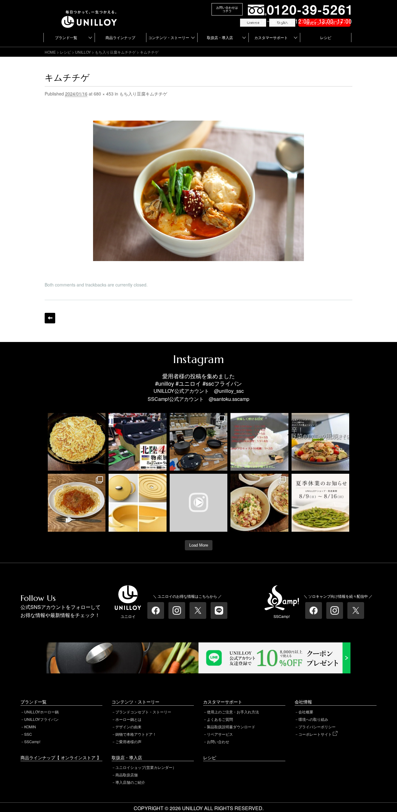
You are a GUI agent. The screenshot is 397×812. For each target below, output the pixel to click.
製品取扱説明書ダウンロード (231, 726)
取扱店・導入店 (220, 37)
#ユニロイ (188, 383)
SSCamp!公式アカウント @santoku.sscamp (198, 398)
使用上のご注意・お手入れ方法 (233, 711)
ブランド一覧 (66, 37)
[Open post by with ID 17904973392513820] (77, 442)
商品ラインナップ (120, 37)
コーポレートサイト (315, 734)
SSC (28, 734)
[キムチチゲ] (198, 124)
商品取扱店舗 (126, 774)
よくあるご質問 (220, 719)
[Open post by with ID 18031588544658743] (321, 442)
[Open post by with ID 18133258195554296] (199, 503)
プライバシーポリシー (317, 726)
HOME (50, 52)
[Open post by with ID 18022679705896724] (138, 503)
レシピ (325, 37)
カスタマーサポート (271, 37)
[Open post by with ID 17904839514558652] (199, 442)
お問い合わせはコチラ (227, 9)
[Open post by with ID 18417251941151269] (259, 503)
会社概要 (305, 711)
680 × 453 (104, 94)
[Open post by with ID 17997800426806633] (138, 442)
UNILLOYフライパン (41, 719)
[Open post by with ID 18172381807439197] (321, 503)
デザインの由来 (128, 726)
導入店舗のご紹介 (130, 782)
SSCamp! (32, 741)
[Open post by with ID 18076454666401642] (259, 442)
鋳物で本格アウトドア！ (135, 734)
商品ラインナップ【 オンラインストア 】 (60, 757)
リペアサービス (220, 734)
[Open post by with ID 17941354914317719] (77, 503)
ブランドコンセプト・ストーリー (143, 711)
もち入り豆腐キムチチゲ (115, 52)
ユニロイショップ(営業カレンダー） (145, 767)
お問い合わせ (218, 741)
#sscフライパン (222, 383)
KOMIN (30, 726)
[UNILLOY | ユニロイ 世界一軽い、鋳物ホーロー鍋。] (89, 13)
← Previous (50, 318)
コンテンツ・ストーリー (168, 37)
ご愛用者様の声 (128, 741)
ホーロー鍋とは (128, 719)
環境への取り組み (313, 719)
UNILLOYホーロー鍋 (41, 711)
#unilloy (164, 383)
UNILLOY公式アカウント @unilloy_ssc (199, 390)
